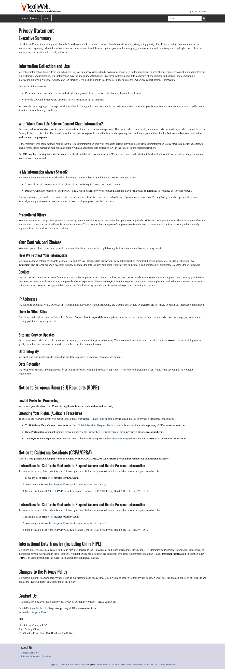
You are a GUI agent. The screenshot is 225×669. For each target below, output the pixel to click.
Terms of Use (108, 664)
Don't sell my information (164, 664)
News (46, 18)
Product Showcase (30, 18)
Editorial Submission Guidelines (36, 656)
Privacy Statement (123, 664)
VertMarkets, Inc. (77, 664)
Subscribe (201, 11)
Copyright (54, 664)
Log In (191, 11)
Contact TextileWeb (30, 652)
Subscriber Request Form (142, 664)
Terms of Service (34, 184)
